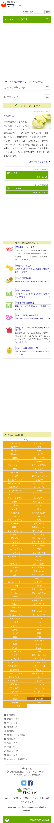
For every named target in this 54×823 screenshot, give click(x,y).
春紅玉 (39, 461)
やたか (15, 654)
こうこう (39, 647)
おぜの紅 (39, 454)
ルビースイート (15, 494)
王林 (15, 574)
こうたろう (15, 658)
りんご (27, 81)
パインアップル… (39, 574)
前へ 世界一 (13, 173)
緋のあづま (39, 644)
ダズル (39, 519)
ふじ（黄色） (14, 622)
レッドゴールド (15, 600)
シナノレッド (14, 541)
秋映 (39, 702)
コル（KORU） (15, 523)
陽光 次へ (41, 177)
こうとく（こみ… (39, 684)
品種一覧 (11, 747)
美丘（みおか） (39, 483)
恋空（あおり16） (39, 589)
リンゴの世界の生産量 (25, 302)
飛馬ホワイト (39, 523)
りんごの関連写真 (23, 278)
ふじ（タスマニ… (15, 662)
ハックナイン (39, 687)
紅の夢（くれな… (39, 600)
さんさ (15, 647)
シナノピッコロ (39, 640)
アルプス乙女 (14, 706)
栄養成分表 (12, 726)
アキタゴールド (15, 691)
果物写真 (11, 738)
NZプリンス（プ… (39, 475)
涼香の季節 (15, 669)
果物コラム (12, 743)
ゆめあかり (15, 570)
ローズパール (39, 516)
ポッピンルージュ (15, 479)
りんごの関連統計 (23, 290)
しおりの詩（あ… (15, 443)
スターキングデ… (15, 497)
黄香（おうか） (15, 512)
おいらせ (15, 625)
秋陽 (15, 644)
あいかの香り (14, 687)
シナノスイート (15, 560)
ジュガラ (15, 475)
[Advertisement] (27, 52)
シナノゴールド (39, 665)
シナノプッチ (39, 603)
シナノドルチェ (39, 658)
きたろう (39, 669)
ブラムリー (39, 582)
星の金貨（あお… (39, 512)
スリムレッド (14, 618)
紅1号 (15, 640)
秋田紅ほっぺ (14, 563)
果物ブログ (17, 81)
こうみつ (39, 479)
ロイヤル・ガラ (15, 607)
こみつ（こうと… (39, 534)
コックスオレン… (15, 516)
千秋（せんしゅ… (15, 556)
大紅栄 (15, 505)
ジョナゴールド (39, 552)
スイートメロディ (15, 519)
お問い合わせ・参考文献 (28, 774)
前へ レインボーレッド (18, 188)
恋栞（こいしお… (15, 614)
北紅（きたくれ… (39, 654)
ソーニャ (15, 592)
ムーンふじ (15, 545)
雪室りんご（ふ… (39, 592)
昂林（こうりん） (15, 582)
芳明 (39, 549)
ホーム (6, 81)
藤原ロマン (15, 611)
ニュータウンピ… (15, 530)
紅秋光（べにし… (15, 465)
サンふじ (39, 607)
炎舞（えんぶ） (39, 501)
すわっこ (39, 556)
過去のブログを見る (38, 161)
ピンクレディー (15, 490)
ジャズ (15, 633)
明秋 (39, 450)
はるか (39, 622)
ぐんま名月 (9, 115)
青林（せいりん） (15, 680)
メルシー (39, 472)
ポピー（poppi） (39, 457)
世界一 (15, 527)
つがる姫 (15, 567)
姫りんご (39, 596)
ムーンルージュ (39, 545)
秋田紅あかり (14, 487)
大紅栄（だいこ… (15, 665)
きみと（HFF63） (39, 465)
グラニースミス (15, 651)
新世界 (39, 490)
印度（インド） (15, 677)
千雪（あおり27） (39, 611)
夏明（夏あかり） (39, 567)
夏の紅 (15, 457)
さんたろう (39, 560)
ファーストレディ (15, 673)
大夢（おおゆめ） (15, 483)
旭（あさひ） (39, 497)
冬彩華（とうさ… (39, 527)
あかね (39, 585)
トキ (39, 625)
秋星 (39, 636)
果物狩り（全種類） (16, 734)
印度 (39, 633)
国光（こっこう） (39, 530)
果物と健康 (12, 755)
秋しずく (15, 538)
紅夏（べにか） (39, 563)
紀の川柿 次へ (39, 192)
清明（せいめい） (39, 538)
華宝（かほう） (39, 468)
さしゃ (39, 680)
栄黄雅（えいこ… (39, 673)
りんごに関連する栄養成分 (27, 315)
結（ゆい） (15, 534)
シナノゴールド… (39, 541)
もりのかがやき (39, 614)
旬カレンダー (13, 722)
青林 (39, 446)
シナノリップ (14, 552)
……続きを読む (24, 259)
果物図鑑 (11, 714)
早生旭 (39, 629)
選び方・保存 (13, 718)
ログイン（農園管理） (17, 759)
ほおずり (15, 450)
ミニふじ (39, 618)
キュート (15, 585)
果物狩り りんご (23, 265)
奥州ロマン (15, 446)
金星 (15, 468)
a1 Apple (15, 461)
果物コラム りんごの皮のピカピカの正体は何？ (32, 328)
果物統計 (11, 730)
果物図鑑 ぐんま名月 (25, 247)
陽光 (15, 698)
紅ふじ (39, 505)
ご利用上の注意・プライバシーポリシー (28, 771)
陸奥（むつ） (39, 570)
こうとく (15, 695)
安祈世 (15, 603)
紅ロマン (15, 589)
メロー (15, 596)
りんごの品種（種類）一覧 (27, 348)
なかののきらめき (15, 549)
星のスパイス (39, 487)
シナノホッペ (14, 578)
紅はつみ (15, 472)
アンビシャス (39, 443)
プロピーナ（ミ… (39, 494)
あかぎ (15, 629)
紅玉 (39, 508)
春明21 (15, 501)
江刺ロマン (15, 454)
